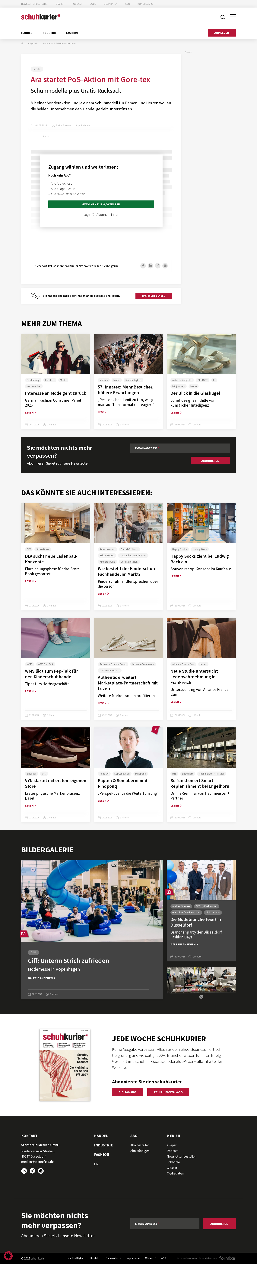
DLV (29, 549)
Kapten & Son (122, 773)
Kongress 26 (145, 3)
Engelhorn (187, 773)
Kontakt (95, 1258)
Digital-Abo (127, 1092)
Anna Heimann (107, 549)
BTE (174, 773)
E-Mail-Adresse (146, 448)
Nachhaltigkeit (133, 380)
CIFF (33, 952)
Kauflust (49, 380)
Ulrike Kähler (213, 912)
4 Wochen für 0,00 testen (101, 204)
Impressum (133, 1258)
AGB (163, 1258)
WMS (29, 664)
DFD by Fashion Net (206, 906)
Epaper (60, 3)
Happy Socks (179, 549)
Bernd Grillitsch (129, 549)
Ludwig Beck (200, 549)
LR (96, 1164)
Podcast (77, 3)
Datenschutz (113, 1258)
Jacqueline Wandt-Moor (133, 555)
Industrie (49, 33)
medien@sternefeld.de (37, 1161)
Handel (26, 33)
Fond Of (104, 773)
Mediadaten (110, 3)
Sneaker (31, 773)
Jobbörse (173, 1162)
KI (214, 380)
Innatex (104, 380)
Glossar (172, 1167)
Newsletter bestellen (34, 3)
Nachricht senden (153, 295)
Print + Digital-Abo (168, 1092)
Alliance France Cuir (183, 664)
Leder (203, 664)
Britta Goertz (107, 555)
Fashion (72, 33)
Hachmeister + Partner (211, 773)
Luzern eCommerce (143, 664)
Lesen (29, 412)
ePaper (171, 1145)
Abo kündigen (140, 1151)
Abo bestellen (139, 1145)
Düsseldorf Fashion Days (186, 912)
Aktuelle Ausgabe (182, 380)
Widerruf (150, 1258)
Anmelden (221, 32)
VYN (44, 773)
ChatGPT (202, 380)
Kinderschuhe (107, 561)
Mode (36, 69)
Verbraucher (34, 386)
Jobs (93, 3)
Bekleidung (33, 380)
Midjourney (178, 386)
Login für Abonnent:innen (101, 214)
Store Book (42, 549)
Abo (127, 3)
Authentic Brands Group (113, 664)
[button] (201, 994)
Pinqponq (140, 773)
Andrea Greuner (181, 906)
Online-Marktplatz (110, 670)
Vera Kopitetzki (129, 561)
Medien (173, 1135)
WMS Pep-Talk (45, 664)
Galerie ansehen (40, 978)
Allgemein (33, 43)
